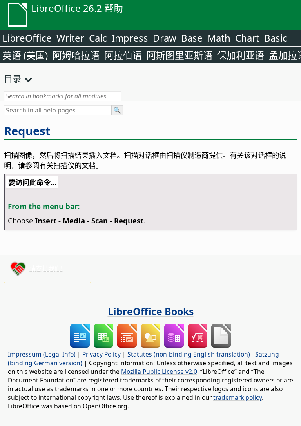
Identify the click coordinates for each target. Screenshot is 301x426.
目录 (12, 78)
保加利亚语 (240, 55)
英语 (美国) (25, 55)
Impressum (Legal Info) (42, 354)
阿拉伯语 (123, 55)
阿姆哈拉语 (76, 55)
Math (218, 37)
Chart (247, 37)
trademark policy (237, 397)
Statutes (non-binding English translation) (188, 354)
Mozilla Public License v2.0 (159, 371)
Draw (164, 37)
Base (192, 37)
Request (27, 131)
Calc (98, 37)
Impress (130, 37)
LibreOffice (27, 37)
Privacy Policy (101, 354)
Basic (275, 37)
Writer (70, 37)
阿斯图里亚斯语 (179, 55)
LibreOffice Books (151, 311)
